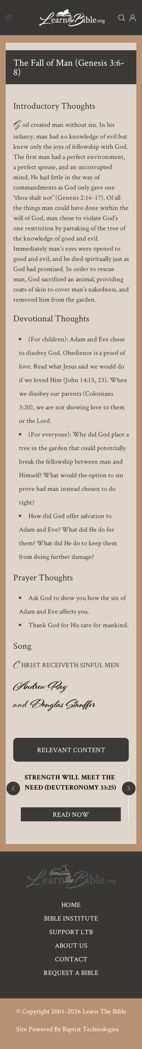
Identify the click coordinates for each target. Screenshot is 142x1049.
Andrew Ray (40, 688)
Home (71, 904)
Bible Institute (71, 918)
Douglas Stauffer (62, 706)
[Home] (72, 18)
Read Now (71, 814)
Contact (71, 959)
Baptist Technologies (90, 1028)
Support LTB (71, 931)
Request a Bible (71, 972)
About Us (71, 945)
